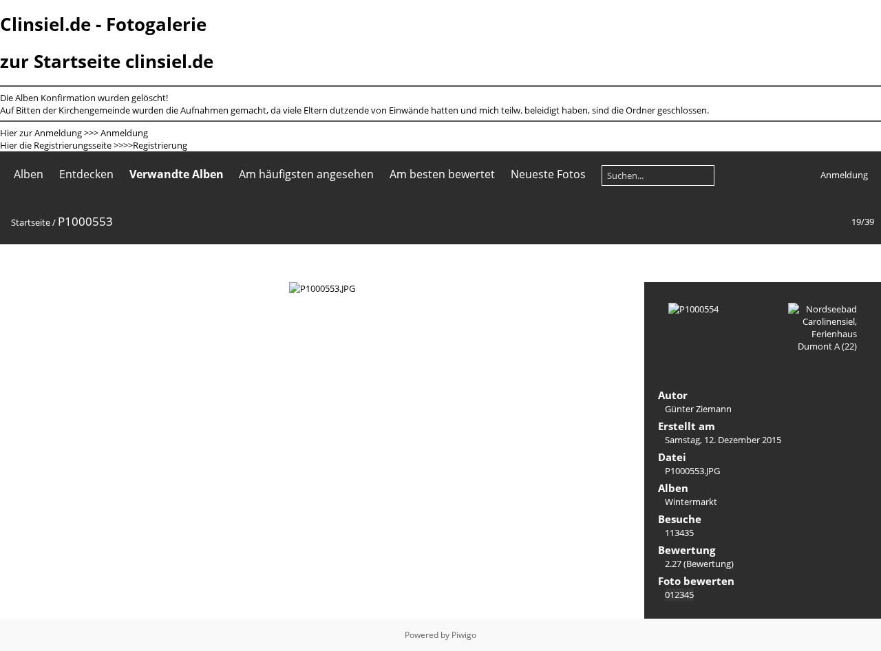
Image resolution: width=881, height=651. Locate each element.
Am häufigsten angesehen (306, 174)
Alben (28, 174)
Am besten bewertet (442, 174)
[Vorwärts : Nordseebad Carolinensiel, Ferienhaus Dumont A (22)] (863, 262)
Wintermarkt (691, 501)
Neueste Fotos (548, 174)
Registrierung (160, 145)
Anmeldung (124, 133)
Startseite (30, 222)
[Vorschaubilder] (805, 262)
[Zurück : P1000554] (834, 262)
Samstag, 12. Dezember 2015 (723, 440)
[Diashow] (17, 262)
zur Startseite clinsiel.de (106, 61)
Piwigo (464, 635)
